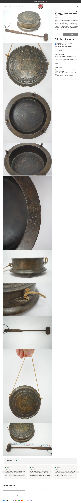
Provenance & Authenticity (59, 54)
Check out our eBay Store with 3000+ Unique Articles (14, 490)
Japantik (7, 495)
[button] (7, 477)
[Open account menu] (74, 6)
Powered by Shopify (12, 495)
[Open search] (71, 6)
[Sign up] (76, 489)
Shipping (56, 63)
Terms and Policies (21, 495)
